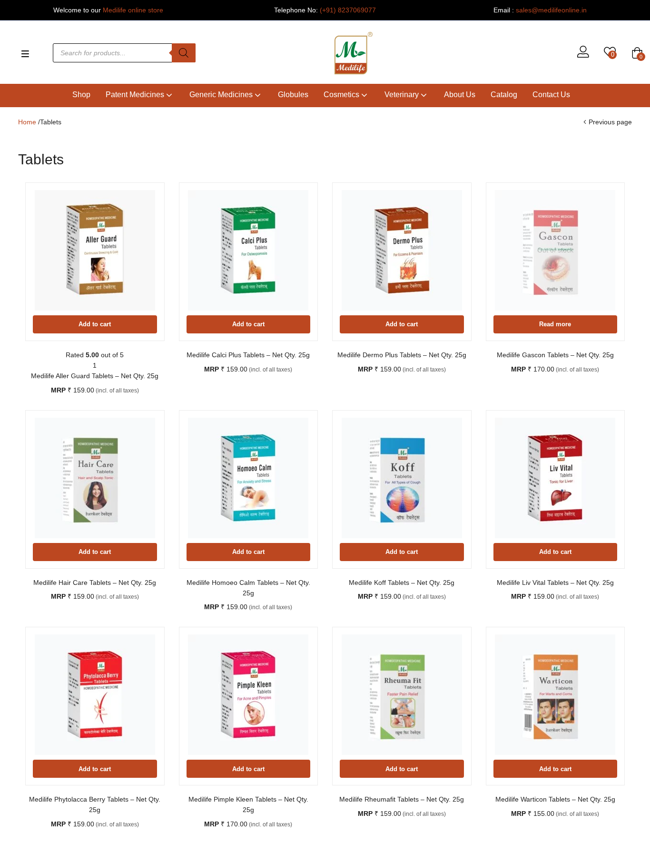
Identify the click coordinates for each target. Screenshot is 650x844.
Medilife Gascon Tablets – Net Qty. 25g (555, 355)
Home (27, 122)
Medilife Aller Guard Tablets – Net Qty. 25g (94, 376)
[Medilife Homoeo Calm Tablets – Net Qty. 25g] (249, 478)
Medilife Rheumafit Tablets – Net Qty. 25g (401, 799)
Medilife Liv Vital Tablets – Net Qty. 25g (555, 582)
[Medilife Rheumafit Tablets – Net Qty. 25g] (402, 694)
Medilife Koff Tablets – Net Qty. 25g (401, 582)
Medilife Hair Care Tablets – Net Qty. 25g (94, 582)
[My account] (583, 52)
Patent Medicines (136, 94)
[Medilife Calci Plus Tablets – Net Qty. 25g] (249, 250)
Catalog (504, 94)
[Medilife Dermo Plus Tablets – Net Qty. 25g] (402, 250)
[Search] (184, 52)
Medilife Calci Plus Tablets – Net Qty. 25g (248, 355)
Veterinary (402, 94)
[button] (637, 52)
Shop (81, 94)
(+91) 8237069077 (348, 10)
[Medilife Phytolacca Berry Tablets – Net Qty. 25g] (95, 694)
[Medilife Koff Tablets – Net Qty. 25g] (402, 478)
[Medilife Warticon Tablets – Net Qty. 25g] (555, 694)
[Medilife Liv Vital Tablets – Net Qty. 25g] (555, 478)
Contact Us (551, 94)
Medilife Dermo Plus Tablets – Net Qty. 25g (401, 355)
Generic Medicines (222, 94)
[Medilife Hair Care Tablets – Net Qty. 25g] (95, 478)
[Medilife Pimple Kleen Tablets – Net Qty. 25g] (249, 694)
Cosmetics (342, 94)
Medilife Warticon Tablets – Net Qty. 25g (555, 799)
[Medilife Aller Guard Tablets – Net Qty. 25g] (95, 250)
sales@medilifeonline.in (551, 10)
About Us (459, 94)
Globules (293, 94)
